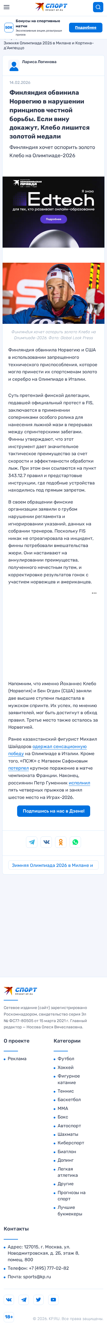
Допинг (66, 1160)
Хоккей (66, 1067)
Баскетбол (69, 1099)
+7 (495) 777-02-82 (49, 1268)
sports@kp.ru (37, 1276)
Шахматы (68, 1134)
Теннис (66, 1091)
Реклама (17, 1058)
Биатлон (67, 1151)
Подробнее (85, 27)
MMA (63, 1108)
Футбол (66, 1058)
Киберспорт (71, 1142)
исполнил (79, 783)
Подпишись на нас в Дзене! (53, 811)
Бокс (63, 1117)
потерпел (18, 768)
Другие (66, 1183)
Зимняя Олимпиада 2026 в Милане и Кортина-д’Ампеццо (49, 45)
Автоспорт (69, 1125)
